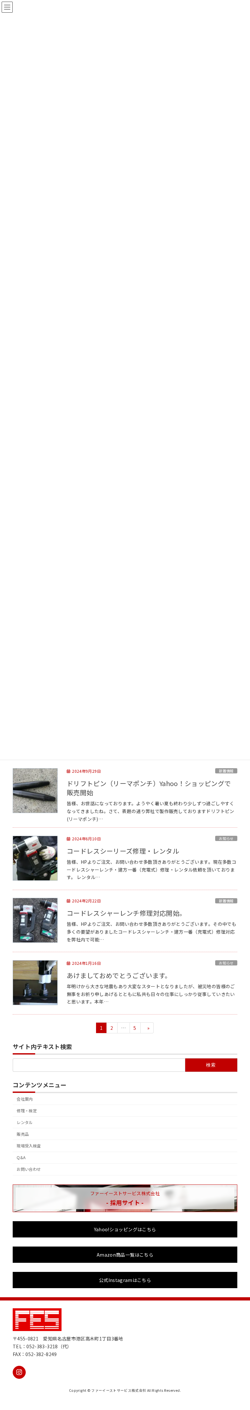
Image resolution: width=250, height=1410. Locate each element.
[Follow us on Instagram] (19, 1372)
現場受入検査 (29, 1146)
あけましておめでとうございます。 (119, 975)
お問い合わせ (29, 1169)
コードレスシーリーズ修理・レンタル (123, 851)
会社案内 (25, 1099)
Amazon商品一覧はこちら (125, 1254)
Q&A (21, 1157)
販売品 (23, 1134)
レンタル (25, 1122)
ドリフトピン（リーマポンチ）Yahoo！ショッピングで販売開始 (149, 788)
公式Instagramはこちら (125, 1280)
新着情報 (226, 770)
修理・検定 (27, 1111)
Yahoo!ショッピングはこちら (125, 1229)
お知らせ (226, 838)
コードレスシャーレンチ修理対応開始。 (126, 913)
